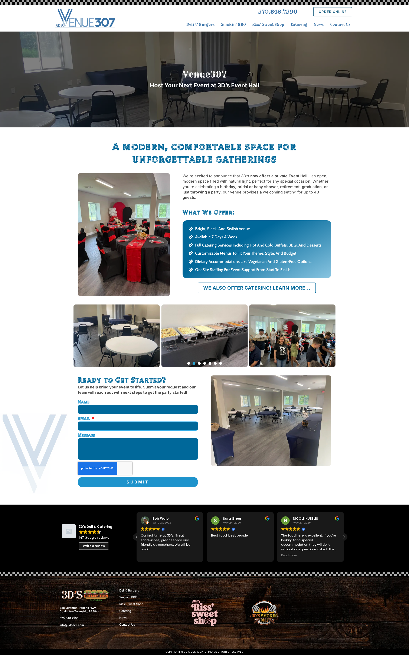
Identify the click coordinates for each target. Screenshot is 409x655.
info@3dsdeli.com (72, 625)
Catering (125, 611)
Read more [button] (219, 555)
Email (84, 418)
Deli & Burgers (129, 590)
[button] (78, 336)
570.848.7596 (277, 11)
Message (86, 435)
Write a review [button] (94, 546)
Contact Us (127, 624)
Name (83, 402)
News (123, 617)
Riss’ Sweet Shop (131, 604)
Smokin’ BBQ (128, 597)
